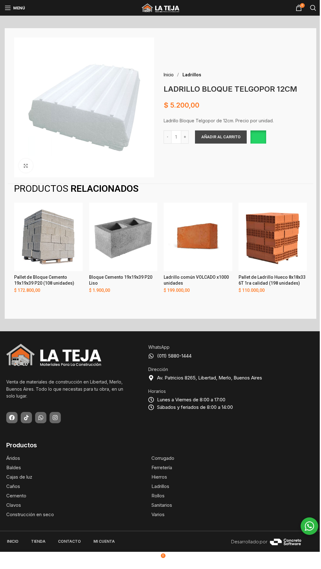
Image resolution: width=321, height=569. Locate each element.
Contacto (69, 541)
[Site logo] (160, 7)
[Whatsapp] (40, 417)
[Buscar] (313, 8)
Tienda (38, 541)
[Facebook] (12, 417)
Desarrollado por (249, 541)
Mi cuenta (104, 541)
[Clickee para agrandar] (26, 166)
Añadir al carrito (220, 137)
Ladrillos (191, 74)
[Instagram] (55, 417)
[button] (258, 137)
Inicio (169, 74)
